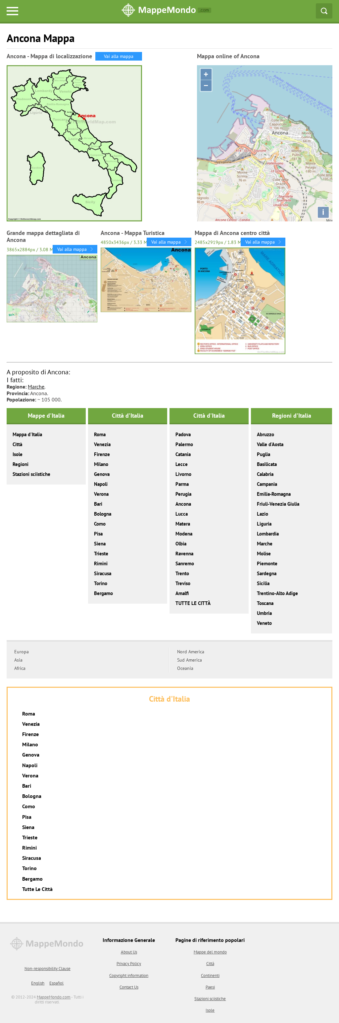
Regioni (20, 464)
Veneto (264, 623)
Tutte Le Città (37, 889)
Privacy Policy (129, 963)
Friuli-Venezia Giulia (278, 504)
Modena (183, 534)
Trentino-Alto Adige (277, 593)
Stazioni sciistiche (31, 474)
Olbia (180, 543)
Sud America (189, 660)
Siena (100, 543)
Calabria (265, 474)
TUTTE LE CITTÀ (193, 603)
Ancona (183, 504)
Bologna (102, 514)
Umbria (264, 613)
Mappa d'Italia (27, 434)
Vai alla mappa (118, 56)
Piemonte (267, 563)
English (37, 983)
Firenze (102, 454)
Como (100, 524)
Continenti (210, 975)
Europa (21, 652)
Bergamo (103, 593)
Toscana (265, 603)
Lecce (181, 464)
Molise (264, 553)
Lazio (262, 514)
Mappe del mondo (210, 952)
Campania (267, 484)
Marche (36, 386)
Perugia (183, 494)
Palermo (184, 444)
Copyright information (128, 975)
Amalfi (182, 593)
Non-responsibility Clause (47, 968)
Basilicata (267, 464)
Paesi (210, 987)
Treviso (182, 583)
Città (17, 444)
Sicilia (263, 583)
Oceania (185, 668)
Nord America (190, 652)
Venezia (102, 444)
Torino (100, 583)
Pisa (98, 534)
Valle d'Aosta (270, 444)
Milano (101, 464)
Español (56, 983)
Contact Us (129, 987)
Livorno (183, 474)
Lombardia (268, 534)
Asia (18, 660)
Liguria (264, 524)
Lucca (181, 514)
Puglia (263, 454)
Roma (100, 434)
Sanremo (184, 563)
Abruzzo (265, 434)
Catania (183, 454)
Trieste (101, 553)
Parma (182, 484)
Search (324, 11)
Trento (182, 573)
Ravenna (184, 553)
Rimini (101, 563)
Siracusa (102, 573)
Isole (18, 454)
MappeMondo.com (54, 997)
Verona (101, 494)
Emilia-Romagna (274, 494)
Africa (19, 668)
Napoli (101, 484)
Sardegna (266, 573)
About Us (129, 952)
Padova (183, 434)
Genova (102, 474)
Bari (98, 504)
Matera (182, 524)
